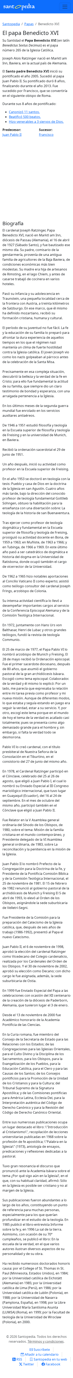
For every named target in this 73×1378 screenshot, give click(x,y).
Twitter (28, 1364)
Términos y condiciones (46, 1341)
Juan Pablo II (11, 134)
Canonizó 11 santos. (24, 112)
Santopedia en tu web (50, 1359)
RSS (19, 1359)
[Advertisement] (36, 180)
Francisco (46, 134)
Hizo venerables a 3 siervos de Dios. (36, 121)
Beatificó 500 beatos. (25, 117)
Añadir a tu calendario (41, 1354)
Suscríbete (41, 1349)
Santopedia (11, 24)
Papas (29, 24)
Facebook (52, 1364)
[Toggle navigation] (65, 7)
